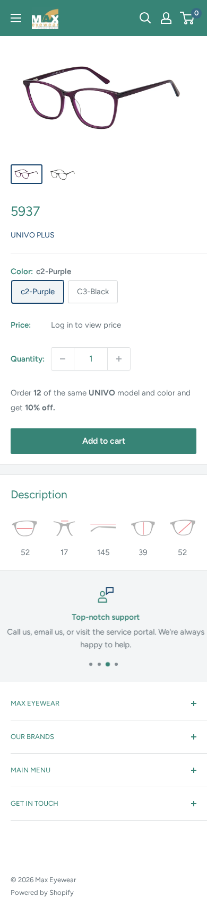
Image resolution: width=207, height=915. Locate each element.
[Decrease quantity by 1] (62, 359)
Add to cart (103, 441)
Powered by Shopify (42, 892)
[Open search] (145, 18)
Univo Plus (33, 235)
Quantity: (28, 359)
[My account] (166, 18)
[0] (187, 18)
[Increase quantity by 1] (119, 359)
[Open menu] (16, 18)
